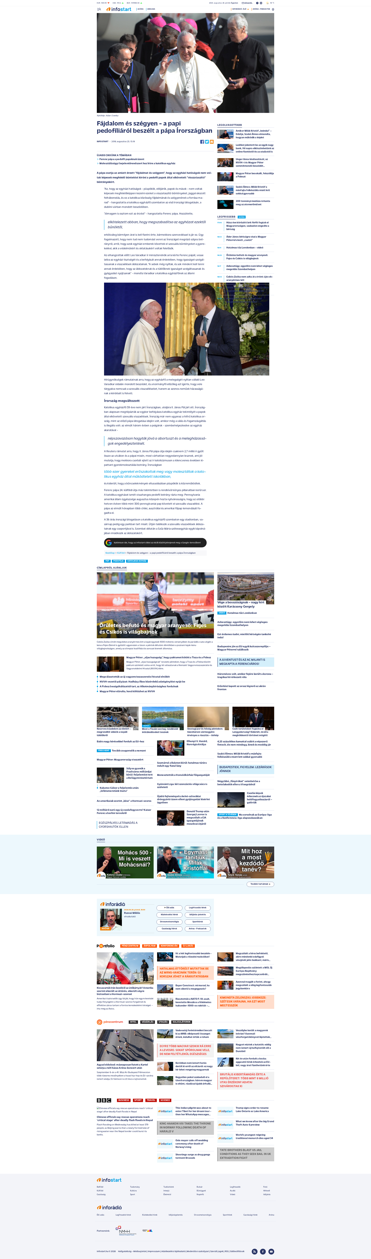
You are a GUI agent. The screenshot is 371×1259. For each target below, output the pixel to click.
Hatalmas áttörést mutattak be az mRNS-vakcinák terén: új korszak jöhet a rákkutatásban (184, 972)
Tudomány (135, 1187)
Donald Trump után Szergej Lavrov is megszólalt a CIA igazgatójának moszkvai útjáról (198, 817)
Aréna (271, 1215)
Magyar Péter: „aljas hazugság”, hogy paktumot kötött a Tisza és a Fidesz (168, 657)
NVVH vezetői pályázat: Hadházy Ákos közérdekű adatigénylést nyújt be (142, 682)
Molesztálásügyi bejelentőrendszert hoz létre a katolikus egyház (137, 163)
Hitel (133, 1022)
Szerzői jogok (216, 1251)
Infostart (102, 142)
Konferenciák (169, 946)
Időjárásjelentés (176, 1215)
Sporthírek (227, 1215)
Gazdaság (101, 1194)
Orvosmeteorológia (202, 1215)
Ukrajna (151, 9)
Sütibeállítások (237, 1251)
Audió (232, 1191)
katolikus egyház (137, 561)
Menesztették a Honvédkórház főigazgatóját (183, 775)
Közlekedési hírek (149, 1215)
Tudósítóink (168, 1187)
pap (107, 561)
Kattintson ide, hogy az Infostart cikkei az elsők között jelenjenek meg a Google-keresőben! (157, 543)
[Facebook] (263, 1252)
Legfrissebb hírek (123, 1215)
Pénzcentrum (130, 946)
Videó (232, 1194)
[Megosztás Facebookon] (202, 142)
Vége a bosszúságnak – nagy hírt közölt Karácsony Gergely (240, 604)
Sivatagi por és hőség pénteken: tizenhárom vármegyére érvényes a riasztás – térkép (205, 732)
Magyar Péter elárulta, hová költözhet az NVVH (127, 691)
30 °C (271, 3)
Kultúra (133, 1191)
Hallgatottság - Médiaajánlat (132, 1251)
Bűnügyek (201, 1191)
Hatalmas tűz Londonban (242, 613)
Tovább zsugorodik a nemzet (129, 751)
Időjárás (266, 1194)
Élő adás (170, 908)
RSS (226, 1251)
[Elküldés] (212, 142)
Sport (138, 1100)
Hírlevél (266, 1191)
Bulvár (199, 1187)
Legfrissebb (235, 1187)
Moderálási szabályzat (198, 1251)
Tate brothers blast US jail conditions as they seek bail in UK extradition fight (245, 1154)
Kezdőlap (110, 553)
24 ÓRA (242, 217)
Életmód (167, 1194)
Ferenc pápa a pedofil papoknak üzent (121, 159)
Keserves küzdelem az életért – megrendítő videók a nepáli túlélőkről (114, 732)
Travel (151, 1100)
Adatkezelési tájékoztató (173, 1251)
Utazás (163, 1022)
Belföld (100, 1187)
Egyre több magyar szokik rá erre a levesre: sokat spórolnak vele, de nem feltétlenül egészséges (185, 1050)
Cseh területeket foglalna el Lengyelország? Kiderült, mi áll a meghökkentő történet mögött (250, 732)
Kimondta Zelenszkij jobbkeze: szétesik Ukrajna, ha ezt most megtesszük (243, 1001)
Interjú (166, 1191)
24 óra (140, 9)
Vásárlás (147, 1022)
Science (165, 1100)
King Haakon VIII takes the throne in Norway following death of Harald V (185, 1127)
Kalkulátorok (182, 1022)
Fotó (265, 1187)
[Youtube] (271, 1252)
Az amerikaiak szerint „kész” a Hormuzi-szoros (124, 801)
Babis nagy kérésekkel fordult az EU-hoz (120, 741)
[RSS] (255, 1252)
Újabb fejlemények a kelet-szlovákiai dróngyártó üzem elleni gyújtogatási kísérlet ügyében (183, 799)
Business (123, 1100)
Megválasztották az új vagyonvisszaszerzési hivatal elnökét (135, 677)
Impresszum (154, 1251)
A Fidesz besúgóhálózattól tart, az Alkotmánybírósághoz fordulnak (139, 686)
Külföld (121, 553)
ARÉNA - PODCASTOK (261, 9)
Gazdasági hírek (250, 1215)
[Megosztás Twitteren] (207, 142)
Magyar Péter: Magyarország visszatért (120, 760)
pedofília (118, 561)
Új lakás (188, 946)
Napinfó (200, 1194)
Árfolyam (150, 946)
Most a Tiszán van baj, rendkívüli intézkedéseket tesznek (160, 730)
